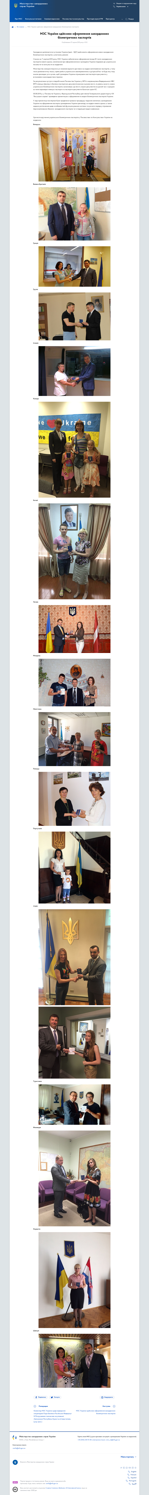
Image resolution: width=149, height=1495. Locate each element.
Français (133, 1475)
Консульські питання (33, 19)
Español (133, 1478)
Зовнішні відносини (51, 19)
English (133, 1472)
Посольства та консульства (73, 19)
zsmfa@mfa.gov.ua (19, 1448)
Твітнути (57, 1397)
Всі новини (20, 27)
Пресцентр (110, 19)
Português (132, 1481)
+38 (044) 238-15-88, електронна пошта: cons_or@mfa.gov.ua (99, 1440)
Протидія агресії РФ (95, 19)
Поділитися (42, 1397)
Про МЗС (18, 19)
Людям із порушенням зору (126, 3)
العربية (134, 1484)
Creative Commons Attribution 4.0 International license (63, 1488)
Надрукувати (108, 1397)
